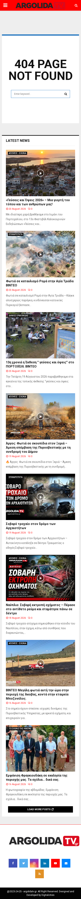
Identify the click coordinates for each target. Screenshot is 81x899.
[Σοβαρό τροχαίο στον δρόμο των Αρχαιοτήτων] (40, 497)
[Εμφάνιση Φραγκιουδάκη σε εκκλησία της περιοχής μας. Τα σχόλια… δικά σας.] (40, 748)
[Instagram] (34, 863)
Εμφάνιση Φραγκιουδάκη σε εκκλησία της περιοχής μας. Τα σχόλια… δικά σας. (36, 778)
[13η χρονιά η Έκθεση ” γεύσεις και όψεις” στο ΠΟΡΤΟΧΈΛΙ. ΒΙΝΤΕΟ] (40, 335)
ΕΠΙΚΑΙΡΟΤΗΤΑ (15, 234)
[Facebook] (13, 863)
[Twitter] (23, 863)
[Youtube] (55, 863)
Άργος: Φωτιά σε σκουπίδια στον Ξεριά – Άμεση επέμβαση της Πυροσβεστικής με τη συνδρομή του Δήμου (38, 447)
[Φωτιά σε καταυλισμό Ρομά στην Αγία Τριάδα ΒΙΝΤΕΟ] (40, 254)
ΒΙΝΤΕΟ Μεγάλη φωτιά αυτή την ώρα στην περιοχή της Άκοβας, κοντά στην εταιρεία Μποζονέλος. (37, 694)
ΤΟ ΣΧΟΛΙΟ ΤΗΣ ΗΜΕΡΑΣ (20, 729)
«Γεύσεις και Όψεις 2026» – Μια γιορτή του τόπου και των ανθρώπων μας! (38, 202)
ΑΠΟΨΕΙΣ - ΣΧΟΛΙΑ (17, 153)
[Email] (66, 863)
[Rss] (39, 874)
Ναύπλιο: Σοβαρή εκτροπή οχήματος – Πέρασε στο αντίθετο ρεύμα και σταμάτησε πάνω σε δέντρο (40, 609)
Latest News (18, 140)
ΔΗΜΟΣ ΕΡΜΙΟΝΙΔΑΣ (19, 316)
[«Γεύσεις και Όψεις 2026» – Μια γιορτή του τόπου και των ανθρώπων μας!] (40, 173)
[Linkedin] (44, 863)
